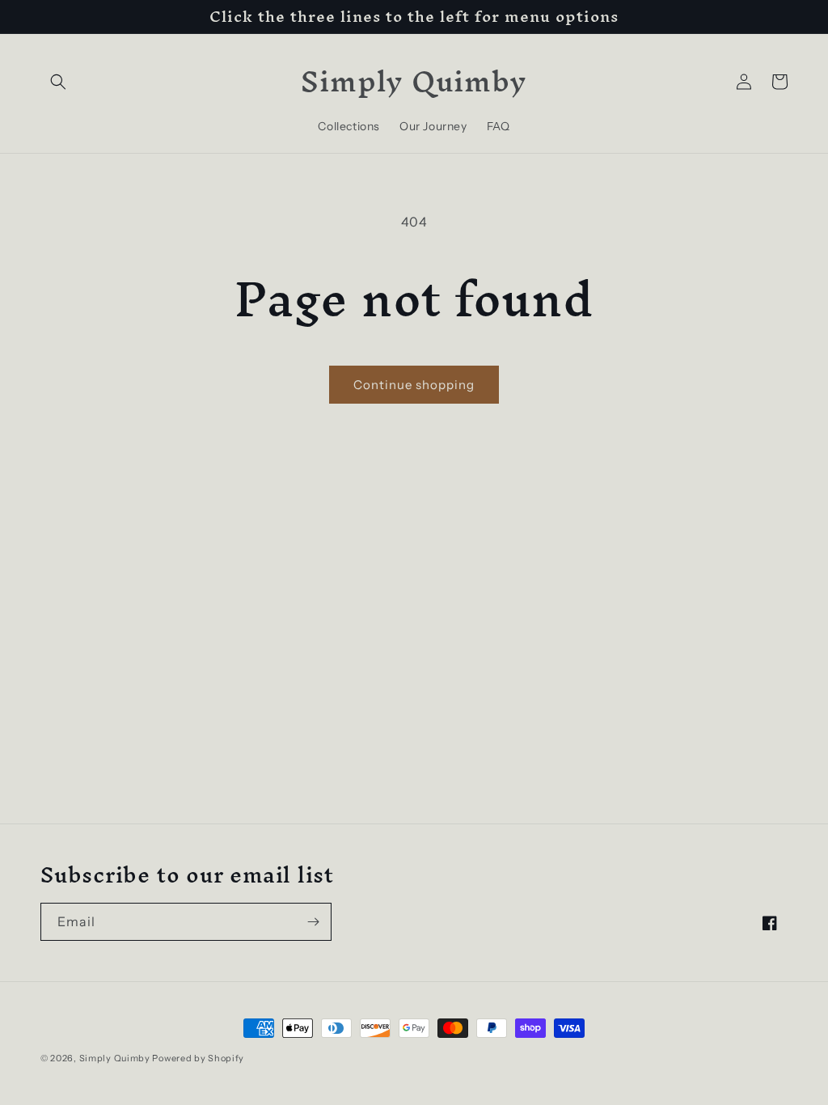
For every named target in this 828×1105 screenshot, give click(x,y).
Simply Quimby (114, 1058)
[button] (58, 81)
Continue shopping (414, 384)
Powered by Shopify (198, 1058)
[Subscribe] (313, 922)
